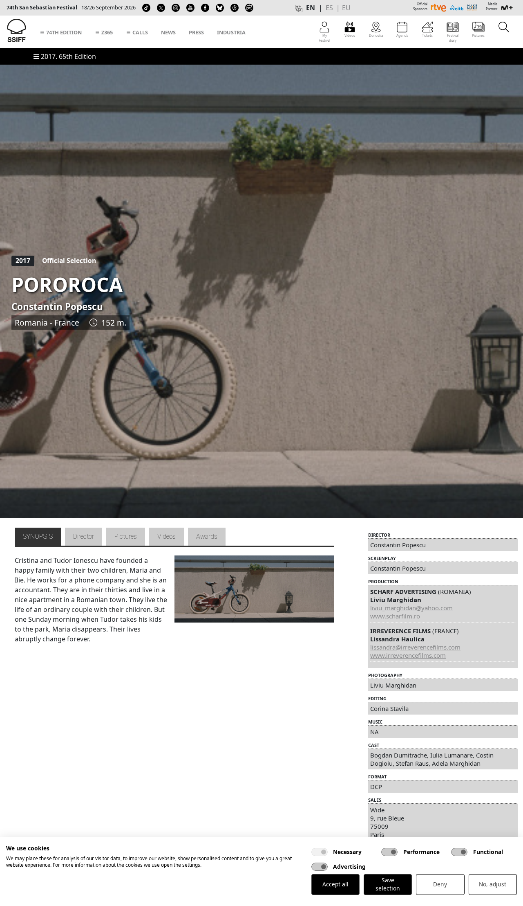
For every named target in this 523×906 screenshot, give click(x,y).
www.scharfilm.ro (395, 616)
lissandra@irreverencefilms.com (415, 647)
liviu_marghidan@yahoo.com (411, 608)
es (329, 7)
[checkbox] (319, 852)
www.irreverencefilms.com (408, 655)
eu (346, 7)
